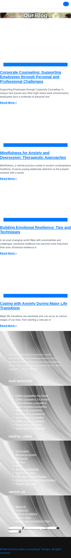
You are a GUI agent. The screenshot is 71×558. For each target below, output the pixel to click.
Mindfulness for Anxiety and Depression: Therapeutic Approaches (33, 155)
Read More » (8, 102)
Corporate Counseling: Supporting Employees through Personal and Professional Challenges (30, 77)
